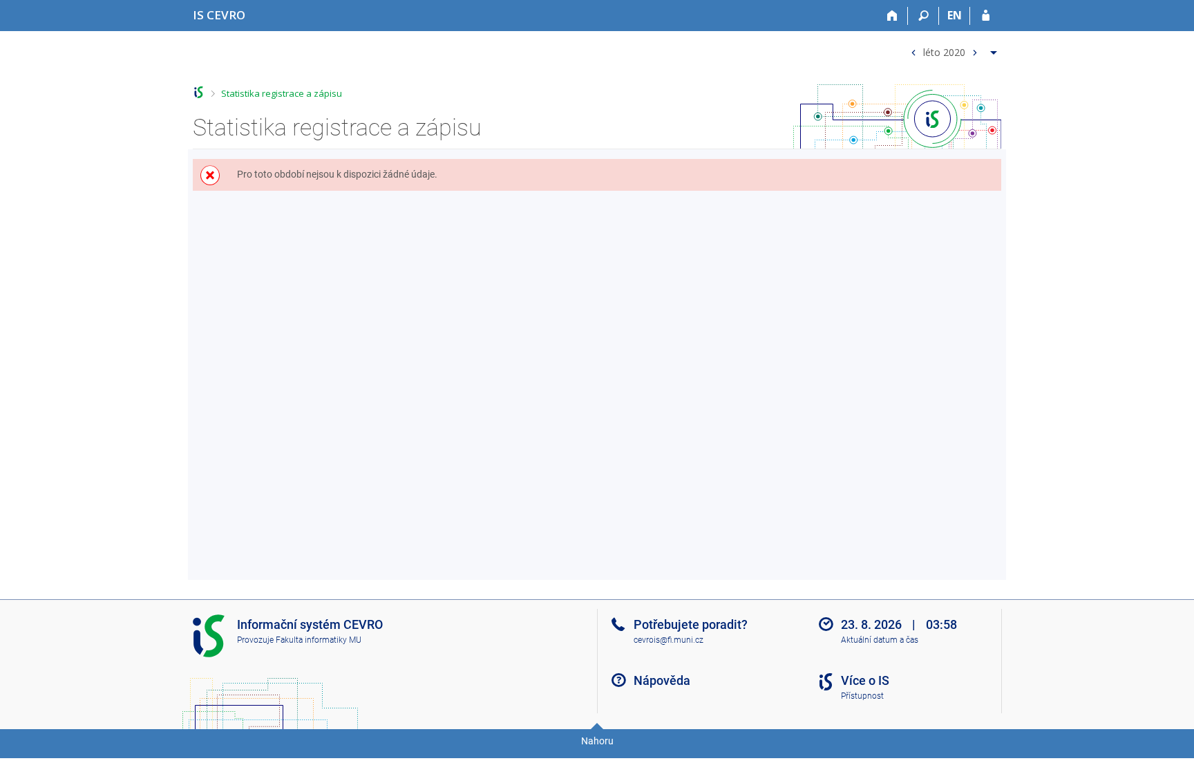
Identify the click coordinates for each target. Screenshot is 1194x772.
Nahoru (597, 740)
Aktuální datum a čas (879, 640)
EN (954, 15)
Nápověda (662, 680)
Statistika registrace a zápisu (281, 93)
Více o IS (865, 680)
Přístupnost (862, 696)
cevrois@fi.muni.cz (668, 640)
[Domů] (892, 16)
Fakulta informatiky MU (318, 640)
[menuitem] (952, 49)
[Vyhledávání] (923, 16)
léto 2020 (944, 51)
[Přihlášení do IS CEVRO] (985, 16)
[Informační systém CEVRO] (199, 92)
